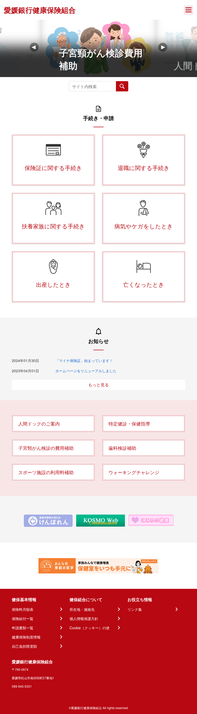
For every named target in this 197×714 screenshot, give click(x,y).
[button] (162, 47)
